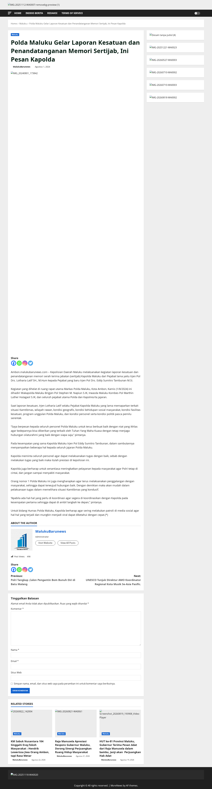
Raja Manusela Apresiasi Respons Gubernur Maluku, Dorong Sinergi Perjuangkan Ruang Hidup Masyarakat (73, 747)
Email (15, 661)
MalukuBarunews (21, 66)
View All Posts (68, 542)
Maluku (15, 34)
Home (17, 13)
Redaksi (52, 13)
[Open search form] (203, 13)
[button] (9, 13)
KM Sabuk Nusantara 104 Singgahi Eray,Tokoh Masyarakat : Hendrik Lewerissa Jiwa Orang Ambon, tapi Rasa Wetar (30, 749)
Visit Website (45, 542)
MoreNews (116, 785)
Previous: (43, 580)
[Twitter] (30, 363)
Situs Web (16, 672)
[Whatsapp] (19, 363)
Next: (113, 580)
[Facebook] (13, 363)
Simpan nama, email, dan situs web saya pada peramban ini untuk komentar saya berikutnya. (64, 683)
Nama (15, 649)
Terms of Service (72, 13)
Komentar (17, 608)
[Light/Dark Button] (197, 13)
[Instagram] (24, 363)
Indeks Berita (34, 13)
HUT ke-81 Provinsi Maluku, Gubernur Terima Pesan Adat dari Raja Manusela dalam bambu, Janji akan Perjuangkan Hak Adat (120, 749)
